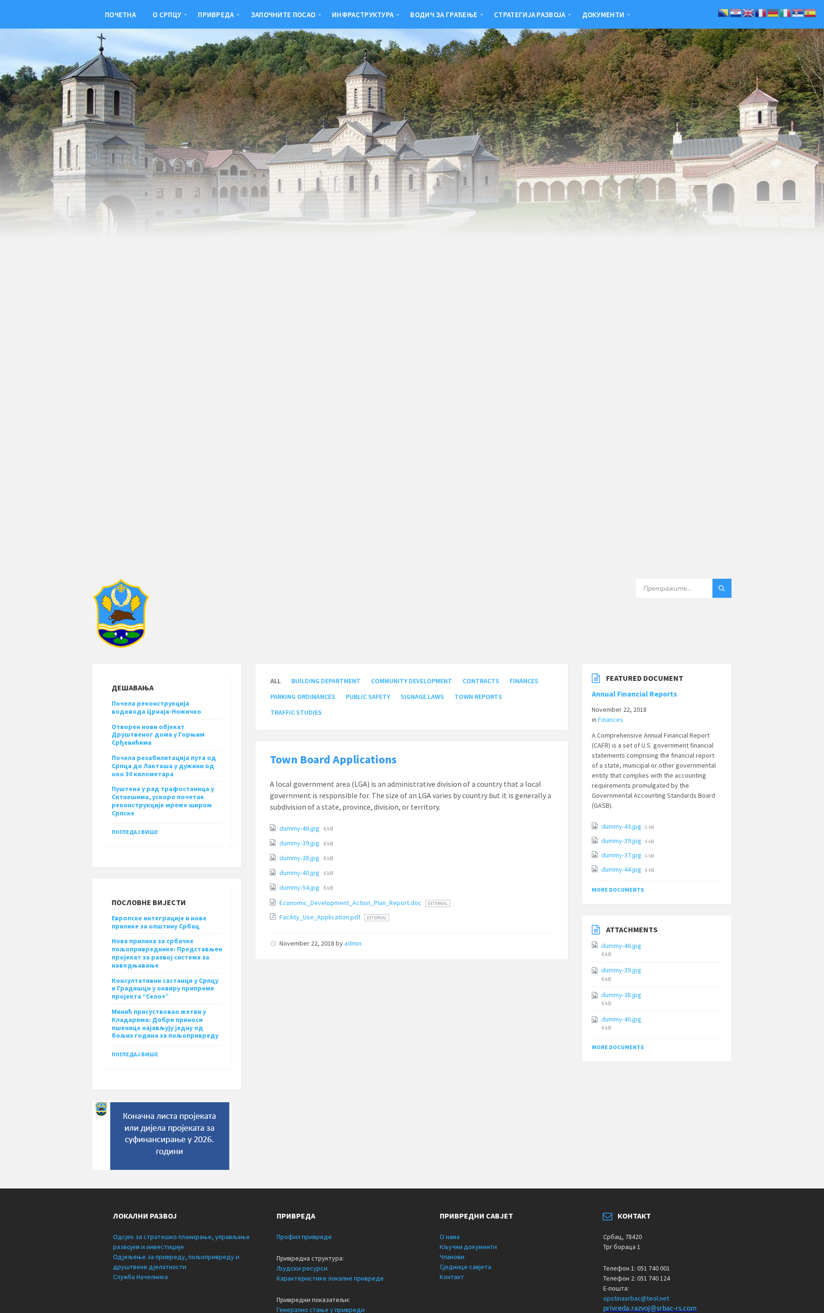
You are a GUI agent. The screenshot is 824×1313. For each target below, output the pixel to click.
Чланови (452, 1256)
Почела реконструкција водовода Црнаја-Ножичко (156, 707)
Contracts (481, 681)
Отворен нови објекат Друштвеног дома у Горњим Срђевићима (158, 734)
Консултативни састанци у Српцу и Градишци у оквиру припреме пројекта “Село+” (165, 988)
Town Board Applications (333, 759)
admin (352, 943)
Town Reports (478, 696)
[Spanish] (810, 12)
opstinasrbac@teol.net (636, 1298)
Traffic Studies (296, 712)
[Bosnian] (724, 12)
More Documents (618, 889)
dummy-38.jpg (300, 858)
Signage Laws (422, 696)
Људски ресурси (302, 1268)
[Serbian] (798, 12)
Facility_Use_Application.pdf (320, 917)
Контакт (452, 1276)
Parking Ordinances (302, 696)
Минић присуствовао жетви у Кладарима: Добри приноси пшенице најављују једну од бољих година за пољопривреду (165, 1023)
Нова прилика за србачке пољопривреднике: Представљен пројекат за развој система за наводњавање (167, 953)
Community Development (411, 681)
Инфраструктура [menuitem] (362, 14)
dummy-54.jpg (300, 887)
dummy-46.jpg (300, 828)
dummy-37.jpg (622, 855)
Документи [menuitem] (603, 14)
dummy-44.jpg (622, 869)
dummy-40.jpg (300, 872)
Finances (524, 681)
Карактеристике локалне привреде (330, 1278)
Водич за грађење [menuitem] (443, 14)
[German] (773, 12)
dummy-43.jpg (622, 826)
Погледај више (135, 831)
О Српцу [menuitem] (167, 14)
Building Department (325, 681)
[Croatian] (736, 12)
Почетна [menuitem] (120, 14)
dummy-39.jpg (300, 843)
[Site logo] (121, 645)
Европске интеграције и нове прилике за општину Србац (159, 922)
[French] (761, 12)
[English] (748, 12)
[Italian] (786, 12)
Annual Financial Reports (634, 693)
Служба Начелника (140, 1276)
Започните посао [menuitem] (283, 14)
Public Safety (368, 696)
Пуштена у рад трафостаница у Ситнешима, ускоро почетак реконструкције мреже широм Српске (163, 800)
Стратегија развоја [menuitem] (529, 14)
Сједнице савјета (465, 1266)
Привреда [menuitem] (216, 14)
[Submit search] (721, 588)
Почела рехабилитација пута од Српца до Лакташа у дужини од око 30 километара (164, 765)
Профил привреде (304, 1236)
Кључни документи (468, 1246)
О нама (450, 1236)
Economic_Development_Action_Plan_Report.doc (351, 902)
